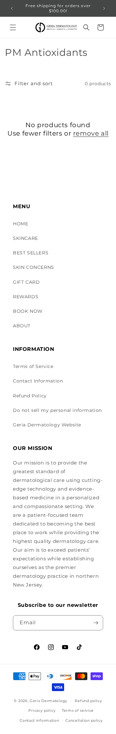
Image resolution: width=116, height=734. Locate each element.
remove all (91, 133)
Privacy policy (41, 710)
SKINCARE (25, 238)
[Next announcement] (104, 8)
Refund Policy (30, 396)
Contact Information (38, 381)
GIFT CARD (26, 282)
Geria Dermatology (48, 700)
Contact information (39, 720)
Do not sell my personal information (57, 410)
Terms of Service (33, 366)
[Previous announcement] (12, 8)
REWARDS (25, 297)
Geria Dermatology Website (47, 425)
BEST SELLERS (30, 253)
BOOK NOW (28, 311)
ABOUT (22, 326)
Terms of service (78, 710)
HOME (20, 224)
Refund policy (88, 700)
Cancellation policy (83, 720)
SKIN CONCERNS (33, 267)
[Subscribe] (96, 622)
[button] (13, 27)
